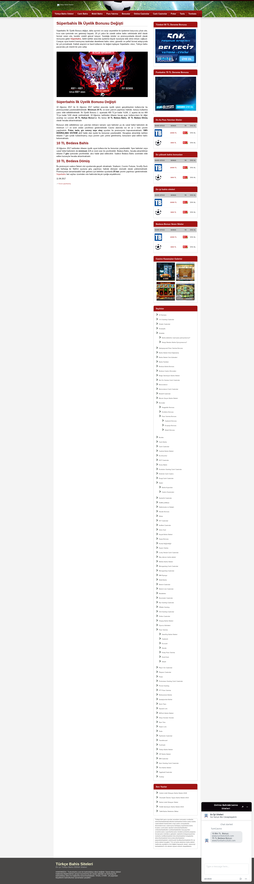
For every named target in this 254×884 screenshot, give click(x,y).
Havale (164, 648)
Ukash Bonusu (170, 430)
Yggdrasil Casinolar (165, 772)
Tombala (192, 14)
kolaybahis (189, 836)
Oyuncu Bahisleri (164, 625)
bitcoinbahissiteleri (179, 836)
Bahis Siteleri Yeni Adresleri (168, 357)
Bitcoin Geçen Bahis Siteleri (168, 398)
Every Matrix (163, 465)
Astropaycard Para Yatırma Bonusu (171, 348)
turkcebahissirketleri (180, 828)
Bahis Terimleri (164, 362)
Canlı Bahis (82, 14)
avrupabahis (185, 823)
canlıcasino (164, 828)
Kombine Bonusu (168, 412)
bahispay (177, 825)
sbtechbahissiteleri (161, 838)
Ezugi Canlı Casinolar (166, 478)
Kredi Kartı (165, 657)
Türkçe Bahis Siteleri (64, 14)
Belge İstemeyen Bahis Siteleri (169, 375)
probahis (186, 832)
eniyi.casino (176, 823)
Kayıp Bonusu (164, 539)
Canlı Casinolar (160, 14)
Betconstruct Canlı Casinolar (168, 389)
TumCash (162, 745)
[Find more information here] (226, 842)
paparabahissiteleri (161, 840)
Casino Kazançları (168, 492)
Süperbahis (61, 174)
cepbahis (180, 834)
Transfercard (163, 740)
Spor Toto (162, 722)
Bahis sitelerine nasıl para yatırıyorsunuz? (176, 338)
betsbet (180, 832)
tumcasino (183, 819)
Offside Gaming (164, 607)
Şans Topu (162, 704)
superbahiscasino (171, 832)
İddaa (161, 516)
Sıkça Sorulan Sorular (166, 718)
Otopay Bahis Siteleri (166, 621)
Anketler (161, 333)
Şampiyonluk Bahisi (165, 699)
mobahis (158, 836)
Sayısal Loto (163, 708)
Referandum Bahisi (165, 695)
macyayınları (186, 830)
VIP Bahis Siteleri (165, 754)
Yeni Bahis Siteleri (165, 767)
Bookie (161, 437)
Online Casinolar (141, 14)
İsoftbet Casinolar (165, 525)
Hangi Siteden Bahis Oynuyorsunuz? (174, 342)
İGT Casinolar (163, 521)
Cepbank (165, 639)
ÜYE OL (193, 133)
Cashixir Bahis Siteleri (166, 451)
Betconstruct (163, 384)
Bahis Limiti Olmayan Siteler (168, 802)
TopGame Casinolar (165, 736)
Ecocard (164, 643)
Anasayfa (162, 328)
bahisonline (168, 823)
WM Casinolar (163, 758)
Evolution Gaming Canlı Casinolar (170, 469)
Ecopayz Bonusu (170, 425)
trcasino (157, 828)
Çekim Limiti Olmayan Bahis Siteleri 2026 (173, 793)
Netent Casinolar (164, 584)
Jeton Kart (162, 530)
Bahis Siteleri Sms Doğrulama (169, 353)
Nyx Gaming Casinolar (166, 602)
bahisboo (167, 834)
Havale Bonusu (164, 511)
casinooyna (170, 825)
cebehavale (172, 840)
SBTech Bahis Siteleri (166, 713)
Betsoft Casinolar (165, 394)
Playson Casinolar (165, 672)
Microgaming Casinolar (166, 571)
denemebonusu (160, 825)
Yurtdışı (161, 777)
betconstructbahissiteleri (176, 838)
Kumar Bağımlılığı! (165, 543)
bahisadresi (178, 821)
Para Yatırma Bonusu (169, 416)
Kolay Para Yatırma (168, 652)
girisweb (173, 834)
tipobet (171, 828)
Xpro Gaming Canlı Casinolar (169, 763)
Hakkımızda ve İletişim (166, 507)
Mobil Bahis (97, 14)
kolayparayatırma (189, 834)
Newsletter (162, 593)
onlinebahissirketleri (161, 830)
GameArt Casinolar (165, 498)
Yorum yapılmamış (64, 183)
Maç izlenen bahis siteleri (167, 557)
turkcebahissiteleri (161, 821)
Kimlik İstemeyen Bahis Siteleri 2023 (171, 807)
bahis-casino (187, 821)
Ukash (164, 661)
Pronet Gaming (164, 686)
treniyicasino (159, 834)
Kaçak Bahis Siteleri (165, 534)
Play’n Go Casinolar (165, 667)
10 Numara (162, 315)
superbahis (185, 825)
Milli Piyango (163, 575)
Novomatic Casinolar (166, 598)
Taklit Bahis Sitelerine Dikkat (168, 811)
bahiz (191, 825)
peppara (192, 832)
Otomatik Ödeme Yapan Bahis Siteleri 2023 (174, 797)
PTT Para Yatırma (165, 690)
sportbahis (170, 821)
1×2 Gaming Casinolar (166, 319)
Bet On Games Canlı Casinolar (169, 380)
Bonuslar (126, 14)
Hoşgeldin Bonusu (168, 407)
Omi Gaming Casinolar (166, 612)
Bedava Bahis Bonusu (166, 366)
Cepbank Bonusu (171, 421)
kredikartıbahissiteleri (184, 840)
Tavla (182, 14)
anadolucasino (160, 832)
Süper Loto (163, 727)
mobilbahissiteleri (167, 836)
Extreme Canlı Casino (166, 474)
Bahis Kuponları (167, 487)
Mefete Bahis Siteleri (166, 561)
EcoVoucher (163, 456)
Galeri (161, 483)
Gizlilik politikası (164, 502)
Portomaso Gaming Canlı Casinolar (171, 681)
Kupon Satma (163, 548)
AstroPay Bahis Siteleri (169, 634)
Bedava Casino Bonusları (167, 371)
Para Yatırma (112, 14)
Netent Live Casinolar (166, 589)
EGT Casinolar (164, 460)
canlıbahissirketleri (175, 830)
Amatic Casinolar (164, 324)
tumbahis (190, 819)
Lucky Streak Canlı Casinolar (168, 552)
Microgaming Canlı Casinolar (168, 566)
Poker (173, 14)
